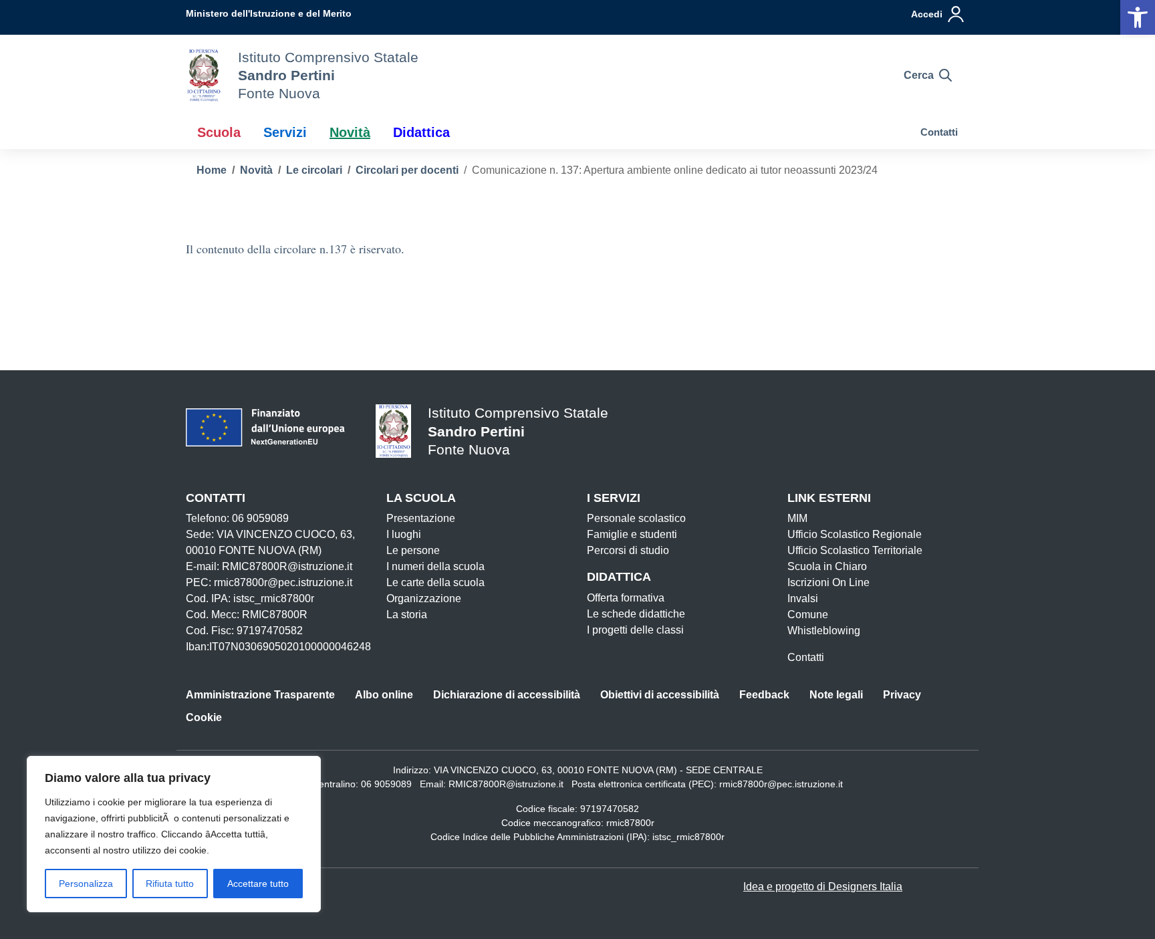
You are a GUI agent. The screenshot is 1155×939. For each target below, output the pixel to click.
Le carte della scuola (435, 582)
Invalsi (802, 598)
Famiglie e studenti (632, 534)
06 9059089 (386, 784)
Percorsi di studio (628, 550)
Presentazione (420, 518)
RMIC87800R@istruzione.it (505, 784)
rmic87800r (630, 822)
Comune (807, 614)
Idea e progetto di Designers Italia (822, 886)
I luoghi (403, 534)
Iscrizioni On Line (828, 582)
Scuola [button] (219, 132)
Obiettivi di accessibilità (659, 694)
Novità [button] (350, 132)
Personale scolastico (636, 518)
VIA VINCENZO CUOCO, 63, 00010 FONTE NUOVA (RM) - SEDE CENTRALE (598, 770)
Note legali (836, 694)
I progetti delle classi (635, 630)
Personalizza (86, 883)
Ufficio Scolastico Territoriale (854, 550)
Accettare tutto (258, 883)
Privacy (902, 694)
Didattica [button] (421, 132)
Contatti (939, 132)
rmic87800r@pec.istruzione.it (781, 784)
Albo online (384, 694)
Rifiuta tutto (170, 883)
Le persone (413, 550)
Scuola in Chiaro (827, 566)
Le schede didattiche (636, 614)
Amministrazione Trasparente (260, 694)
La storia (406, 614)
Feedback (764, 694)
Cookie (204, 717)
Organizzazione (423, 598)
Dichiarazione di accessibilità (506, 694)
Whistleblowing (823, 630)
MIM (797, 518)
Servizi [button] (285, 132)
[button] (1137, 17)
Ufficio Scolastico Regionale (854, 534)
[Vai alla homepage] (203, 75)
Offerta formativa (625, 597)
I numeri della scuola (435, 566)
